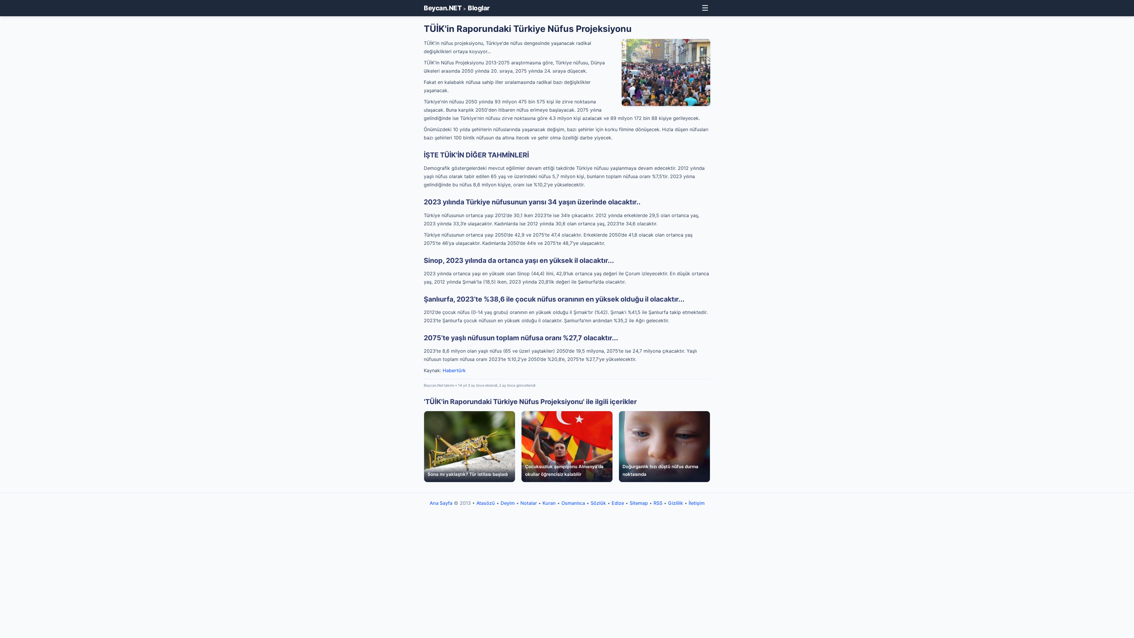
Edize (618, 503)
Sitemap (639, 503)
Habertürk (454, 370)
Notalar (528, 503)
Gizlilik (675, 503)
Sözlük (598, 503)
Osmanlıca (573, 503)
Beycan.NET (443, 8)
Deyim (508, 503)
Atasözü (485, 503)
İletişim (697, 503)
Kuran (549, 503)
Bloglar (479, 8)
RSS (658, 503)
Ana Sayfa (441, 503)
